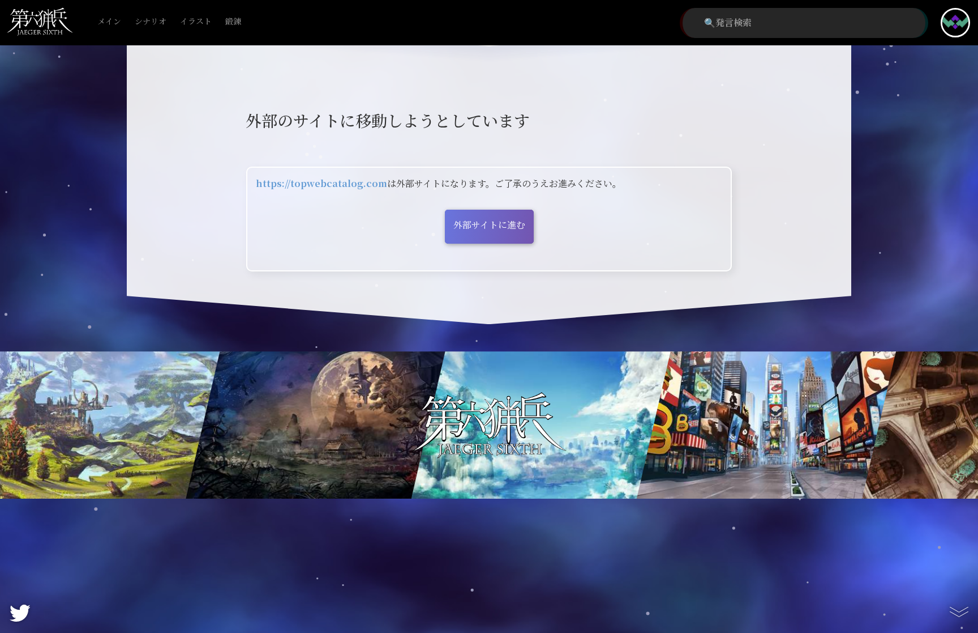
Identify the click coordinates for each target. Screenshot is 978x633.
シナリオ (150, 22)
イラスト (196, 22)
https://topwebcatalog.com (321, 184)
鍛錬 (233, 22)
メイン (109, 22)
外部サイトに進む (489, 225)
